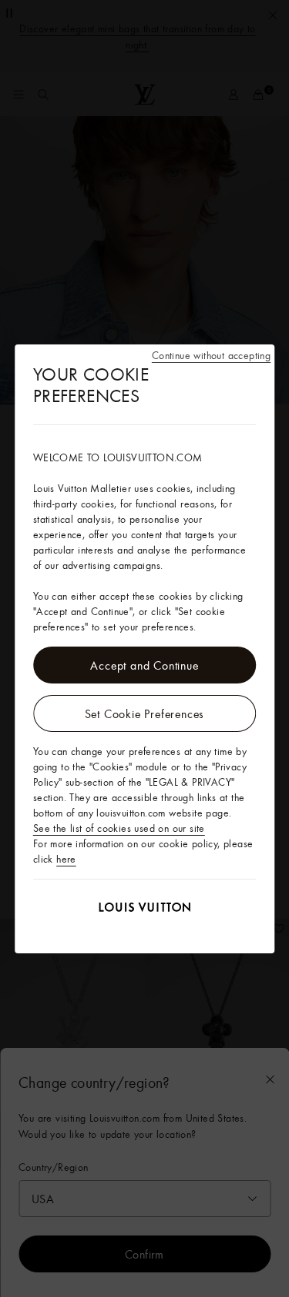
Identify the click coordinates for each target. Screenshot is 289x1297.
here (66, 859)
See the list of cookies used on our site (119, 828)
